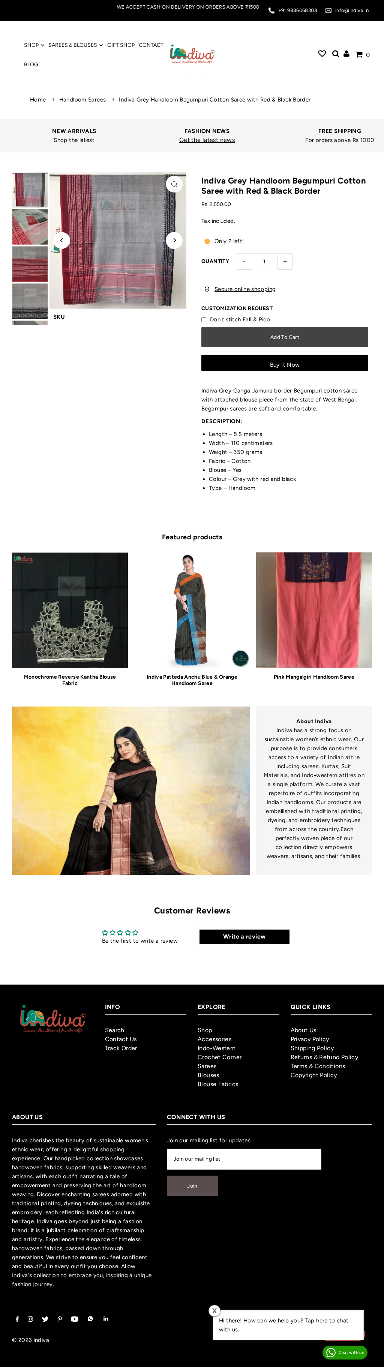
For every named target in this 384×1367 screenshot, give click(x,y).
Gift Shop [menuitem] (121, 45)
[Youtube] (74, 1319)
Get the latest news (196, 139)
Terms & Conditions (318, 1066)
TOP (370, 1357)
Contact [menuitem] (151, 45)
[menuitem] (322, 54)
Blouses (208, 1075)
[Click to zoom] (174, 184)
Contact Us (121, 1039)
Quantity (215, 261)
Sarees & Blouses (72, 45)
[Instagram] (30, 1319)
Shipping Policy (312, 1048)
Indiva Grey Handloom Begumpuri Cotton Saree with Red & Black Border (214, 99)
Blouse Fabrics (218, 1084)
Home (38, 99)
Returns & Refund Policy (324, 1057)
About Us (303, 1030)
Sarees (207, 1066)
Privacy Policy (310, 1039)
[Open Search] (336, 54)
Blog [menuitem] (31, 64)
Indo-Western (217, 1048)
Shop (205, 1030)
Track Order (121, 1048)
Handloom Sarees (82, 99)
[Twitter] (45, 1319)
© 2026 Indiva (30, 1340)
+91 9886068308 (297, 10)
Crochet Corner (220, 1057)
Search (114, 1030)
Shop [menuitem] (31, 45)
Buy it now (285, 364)
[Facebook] (17, 1319)
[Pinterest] (60, 1319)
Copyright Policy (314, 1075)
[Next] (174, 240)
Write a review (244, 936)
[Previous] (61, 240)
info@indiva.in (352, 10)
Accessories (214, 1039)
